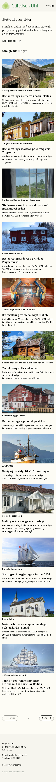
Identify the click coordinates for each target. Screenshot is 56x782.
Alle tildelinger (9, 41)
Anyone (20, 771)
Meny (48, 6)
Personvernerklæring (11, 764)
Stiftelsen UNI (20, 5)
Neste (44, 718)
